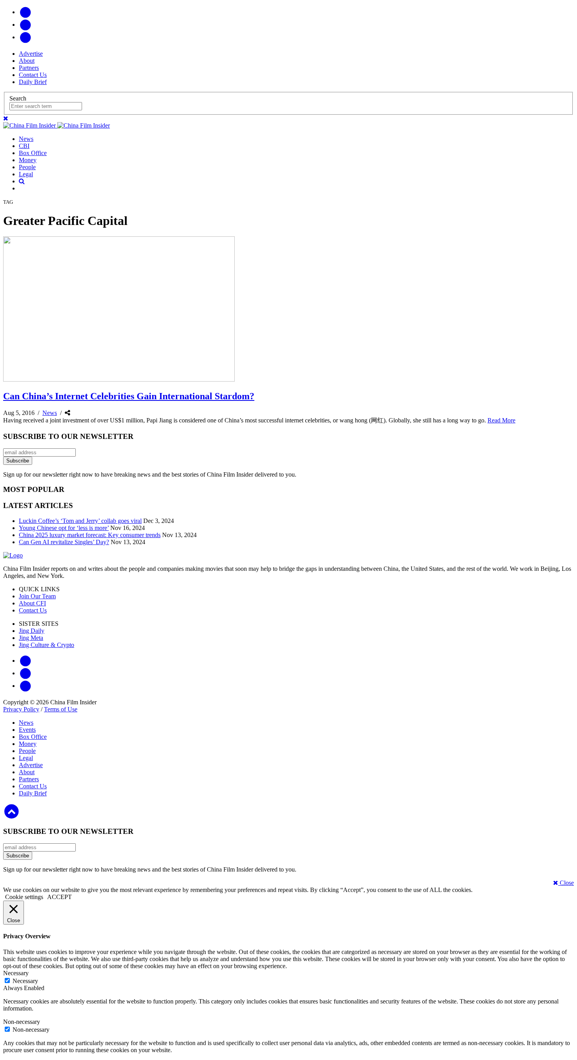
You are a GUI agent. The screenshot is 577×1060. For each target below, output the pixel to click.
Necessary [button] (16, 973)
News (26, 138)
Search (17, 98)
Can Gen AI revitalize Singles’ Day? (64, 542)
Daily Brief (33, 82)
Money (28, 160)
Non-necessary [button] (21, 1021)
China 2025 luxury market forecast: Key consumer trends (90, 535)
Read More (501, 420)
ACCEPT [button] (59, 897)
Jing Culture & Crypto (46, 644)
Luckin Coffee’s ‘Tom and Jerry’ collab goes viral (80, 520)
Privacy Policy (21, 709)
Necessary (25, 981)
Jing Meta (31, 637)
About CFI (32, 603)
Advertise (31, 53)
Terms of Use (60, 709)
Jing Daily (31, 630)
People (27, 167)
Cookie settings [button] (24, 897)
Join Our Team (37, 596)
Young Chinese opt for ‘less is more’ (64, 528)
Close (566, 882)
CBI (24, 146)
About (27, 60)
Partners (29, 67)
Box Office (33, 153)
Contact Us (33, 74)
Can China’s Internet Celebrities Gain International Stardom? (128, 396)
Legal (26, 174)
